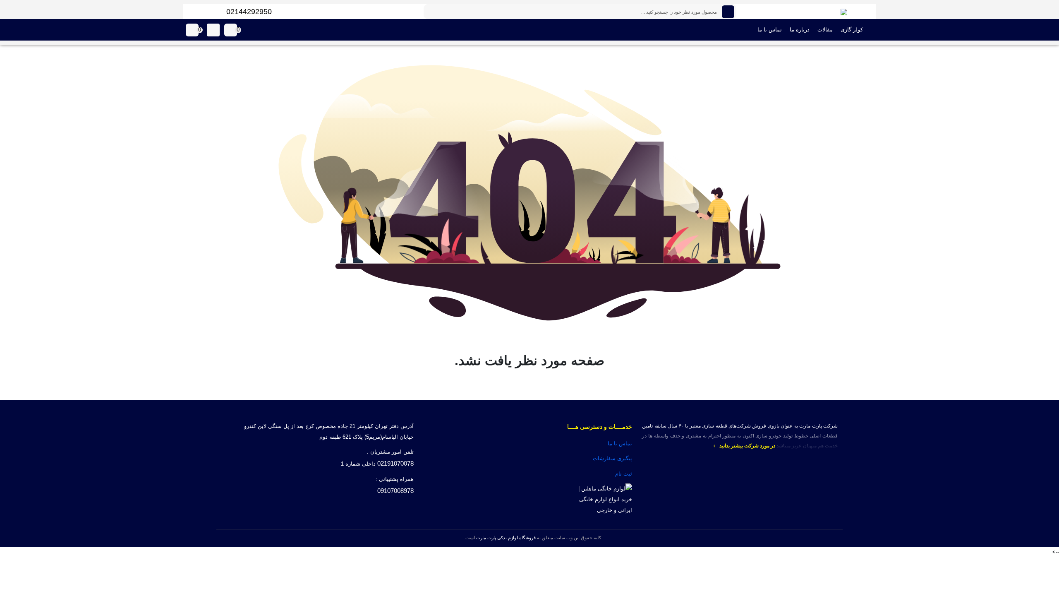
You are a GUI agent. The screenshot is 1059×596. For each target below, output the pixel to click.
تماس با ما (769, 29)
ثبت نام (623, 474)
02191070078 (395, 463)
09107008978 (395, 490)
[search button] (728, 11)
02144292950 (249, 11)
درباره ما (800, 29)
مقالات (825, 29)
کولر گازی (852, 29)
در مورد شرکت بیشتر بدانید (746, 446)
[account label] (213, 30)
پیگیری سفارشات (612, 458)
